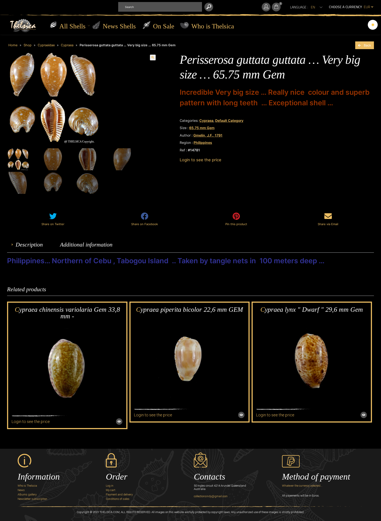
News (21, 490)
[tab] (29, 244)
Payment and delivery (119, 494)
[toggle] (276, 7)
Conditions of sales (117, 499)
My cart (110, 490)
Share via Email (328, 224)
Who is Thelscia (27, 485)
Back (367, 45)
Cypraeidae (46, 45)
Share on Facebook (144, 224)
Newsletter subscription (32, 499)
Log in (109, 485)
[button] (72, 29)
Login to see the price (200, 159)
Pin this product (236, 224)
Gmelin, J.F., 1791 (207, 135)
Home (12, 45)
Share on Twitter (52, 224)
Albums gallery (27, 494)
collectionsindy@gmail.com (211, 496)
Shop (28, 45)
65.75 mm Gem (202, 128)
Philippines (203, 143)
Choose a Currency (345, 6)
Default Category (229, 121)
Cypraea (67, 45)
